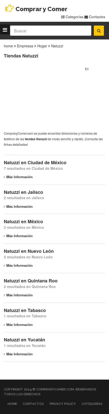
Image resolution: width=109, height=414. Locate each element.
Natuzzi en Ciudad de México (35, 162)
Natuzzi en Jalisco (23, 192)
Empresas (25, 45)
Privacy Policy (63, 404)
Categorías (74, 16)
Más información (19, 176)
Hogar (42, 45)
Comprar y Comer (41, 9)
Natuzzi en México (23, 221)
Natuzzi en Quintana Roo (31, 280)
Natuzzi (57, 45)
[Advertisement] (42, 97)
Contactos (96, 16)
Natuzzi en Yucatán (24, 339)
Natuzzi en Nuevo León (29, 251)
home (8, 45)
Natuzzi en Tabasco (25, 310)
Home (12, 404)
